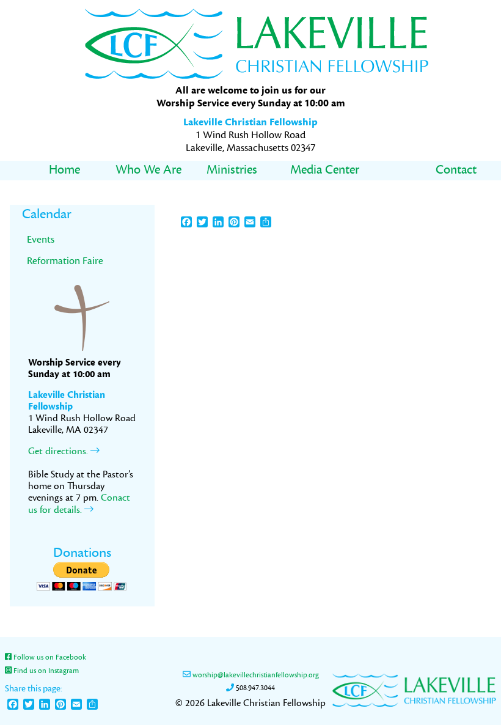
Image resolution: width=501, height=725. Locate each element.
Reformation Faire (65, 260)
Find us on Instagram (45, 670)
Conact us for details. (79, 503)
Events (40, 239)
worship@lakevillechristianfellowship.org (255, 675)
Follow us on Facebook (49, 657)
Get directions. (59, 451)
